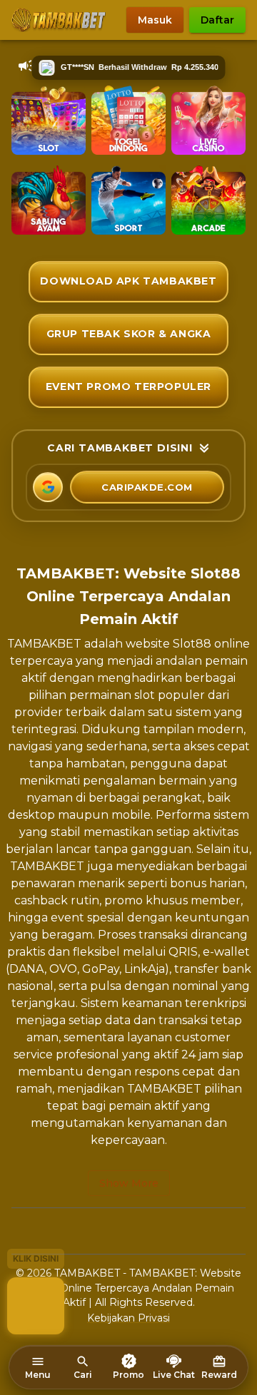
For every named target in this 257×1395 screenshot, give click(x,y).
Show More (128, 1183)
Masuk (155, 20)
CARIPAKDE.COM (147, 487)
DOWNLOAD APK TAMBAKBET (128, 281)
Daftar (217, 20)
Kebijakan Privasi (128, 1318)
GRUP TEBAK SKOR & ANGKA (128, 333)
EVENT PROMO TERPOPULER (128, 386)
